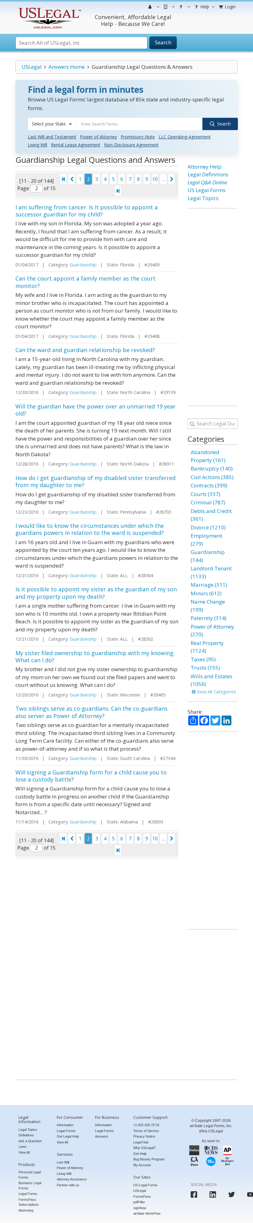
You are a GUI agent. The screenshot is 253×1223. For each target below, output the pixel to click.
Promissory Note (138, 137)
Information (65, 1125)
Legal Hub (140, 1142)
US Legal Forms (207, 190)
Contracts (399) (209, 485)
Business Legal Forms (30, 1185)
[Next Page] (171, 179)
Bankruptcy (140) (212, 468)
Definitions (26, 1135)
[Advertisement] (213, 307)
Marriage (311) (209, 584)
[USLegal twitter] (231, 1194)
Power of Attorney (98, 137)
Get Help (140, 1153)
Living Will (37, 145)
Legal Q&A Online (207, 182)
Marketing (26, 1210)
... (163, 179)
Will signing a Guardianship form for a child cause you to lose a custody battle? (91, 776)
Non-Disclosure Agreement (131, 145)
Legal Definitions (208, 174)
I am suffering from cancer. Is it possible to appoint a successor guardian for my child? (86, 210)
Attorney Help (205, 166)
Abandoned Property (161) (208, 456)
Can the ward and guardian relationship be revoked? (85, 350)
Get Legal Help (68, 1136)
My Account (142, 1165)
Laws (23, 1146)
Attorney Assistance (72, 1179)
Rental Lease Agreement (75, 145)
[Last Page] (118, 190)
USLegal (32, 66)
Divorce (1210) (208, 527)
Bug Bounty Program (148, 1159)
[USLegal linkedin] (212, 1194)
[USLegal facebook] (194, 1194)
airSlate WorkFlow (146, 1213)
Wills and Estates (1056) (211, 680)
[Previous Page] (71, 179)
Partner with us (68, 1185)
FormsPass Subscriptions (29, 1202)
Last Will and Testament (52, 137)
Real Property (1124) (207, 647)
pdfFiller (139, 1202)
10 (155, 179)
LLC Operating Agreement (185, 137)
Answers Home (66, 66)
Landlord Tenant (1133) (211, 572)
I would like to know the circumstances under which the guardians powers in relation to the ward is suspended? (89, 529)
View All (24, 1152)
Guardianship (83, 265)
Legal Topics (203, 198)
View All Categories (216, 692)
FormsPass (142, 1196)
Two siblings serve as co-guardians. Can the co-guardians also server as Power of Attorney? (91, 712)
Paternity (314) (208, 618)
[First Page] (63, 179)
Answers (101, 1136)
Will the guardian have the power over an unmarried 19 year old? (95, 410)
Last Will (63, 1162)
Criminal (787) (208, 502)
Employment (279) (206, 539)
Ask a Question (30, 1141)
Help (204, 7)
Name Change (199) (208, 605)
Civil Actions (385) (212, 477)
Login (229, 7)
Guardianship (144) (208, 556)
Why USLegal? (144, 1148)
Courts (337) (205, 494)
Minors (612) (206, 593)
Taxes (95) (203, 659)
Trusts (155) (205, 667)
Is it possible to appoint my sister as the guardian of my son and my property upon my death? (96, 592)
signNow (139, 1208)
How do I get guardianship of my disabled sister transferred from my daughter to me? (95, 481)
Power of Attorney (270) (212, 630)
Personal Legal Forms (30, 1174)
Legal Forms (28, 1194)
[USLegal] (48, 8)
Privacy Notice (144, 1136)
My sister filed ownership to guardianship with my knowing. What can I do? (95, 656)
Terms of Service (146, 1131)
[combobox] (52, 124)
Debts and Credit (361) (211, 515)
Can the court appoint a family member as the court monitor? (85, 282)
